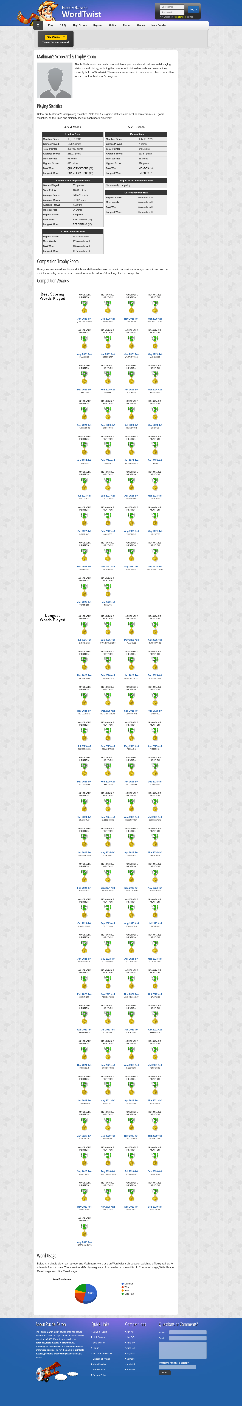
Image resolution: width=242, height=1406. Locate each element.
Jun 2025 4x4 (131, 354)
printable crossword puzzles (58, 1354)
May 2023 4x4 (108, 958)
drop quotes (68, 1343)
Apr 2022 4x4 (155, 1029)
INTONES (144, 173)
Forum (126, 25)
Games (141, 25)
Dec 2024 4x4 (155, 781)
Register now (180, 17)
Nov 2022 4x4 (131, 994)
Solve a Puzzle (100, 1332)
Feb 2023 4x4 (84, 994)
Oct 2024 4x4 (155, 389)
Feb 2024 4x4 (108, 460)
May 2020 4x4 (84, 1206)
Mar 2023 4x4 (155, 495)
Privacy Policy (99, 1375)
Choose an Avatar (101, 1359)
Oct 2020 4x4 (155, 1136)
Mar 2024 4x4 (155, 852)
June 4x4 (130, 1343)
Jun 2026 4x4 (84, 318)
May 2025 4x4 (155, 354)
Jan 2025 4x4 (131, 389)
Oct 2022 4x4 (84, 531)
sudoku (75, 1346)
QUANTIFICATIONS (77, 168)
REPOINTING (80, 219)
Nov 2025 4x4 (131, 318)
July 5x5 (130, 1337)
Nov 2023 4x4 (155, 888)
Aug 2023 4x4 (131, 923)
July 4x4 (130, 1332)
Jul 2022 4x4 (108, 1029)
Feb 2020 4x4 (108, 602)
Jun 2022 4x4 (131, 1029)
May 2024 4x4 (155, 425)
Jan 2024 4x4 (131, 460)
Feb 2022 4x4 (108, 531)
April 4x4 (130, 1364)
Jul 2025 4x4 (108, 354)
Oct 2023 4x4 (84, 923)
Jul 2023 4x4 (84, 495)
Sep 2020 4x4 (131, 566)
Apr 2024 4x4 (84, 460)
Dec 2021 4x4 (84, 1065)
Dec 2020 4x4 (108, 1136)
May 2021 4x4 (155, 531)
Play (50, 25)
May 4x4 (130, 1353)
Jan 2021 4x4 (108, 566)
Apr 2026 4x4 (155, 640)
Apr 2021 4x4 (131, 1100)
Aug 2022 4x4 (84, 1029)
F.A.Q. (63, 25)
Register (97, 25)
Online (112, 25)
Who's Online (99, 1343)
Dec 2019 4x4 (131, 1206)
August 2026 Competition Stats (73, 180)
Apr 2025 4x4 (155, 746)
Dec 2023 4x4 (155, 460)
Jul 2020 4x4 (131, 1171)
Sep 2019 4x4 (155, 1206)
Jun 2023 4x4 (108, 495)
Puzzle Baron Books (102, 1353)
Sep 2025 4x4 (131, 710)
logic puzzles (52, 1343)
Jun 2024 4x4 (84, 852)
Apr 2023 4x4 (131, 495)
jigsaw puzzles (66, 1339)
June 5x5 (130, 1348)
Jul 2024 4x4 (131, 425)
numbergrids (42, 1346)
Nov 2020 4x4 (131, 1136)
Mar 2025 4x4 (84, 389)
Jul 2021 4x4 (155, 1065)
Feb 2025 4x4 (108, 389)
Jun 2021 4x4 (84, 1100)
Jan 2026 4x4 (131, 675)
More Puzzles (158, 25)
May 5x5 (130, 1359)
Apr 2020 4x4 (108, 1206)
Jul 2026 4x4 (84, 640)
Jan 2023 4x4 (108, 994)
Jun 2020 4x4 (84, 602)
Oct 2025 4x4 (155, 318)
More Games (99, 1369)
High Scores (80, 25)
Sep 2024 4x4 (84, 425)
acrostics (40, 1343)
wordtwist (56, 1346)
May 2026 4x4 (131, 640)
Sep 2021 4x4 (108, 1065)
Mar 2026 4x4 (84, 675)
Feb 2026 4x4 (108, 675)
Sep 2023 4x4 (108, 923)
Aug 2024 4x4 (108, 425)
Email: (162, 1338)
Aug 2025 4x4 (84, 354)
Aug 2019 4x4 (84, 1242)
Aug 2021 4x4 (131, 531)
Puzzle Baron (46, 1332)
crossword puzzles (45, 1350)
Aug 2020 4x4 (155, 566)
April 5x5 (130, 1369)
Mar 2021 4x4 (84, 566)
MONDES (144, 168)
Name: (162, 1332)
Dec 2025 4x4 (108, 318)
